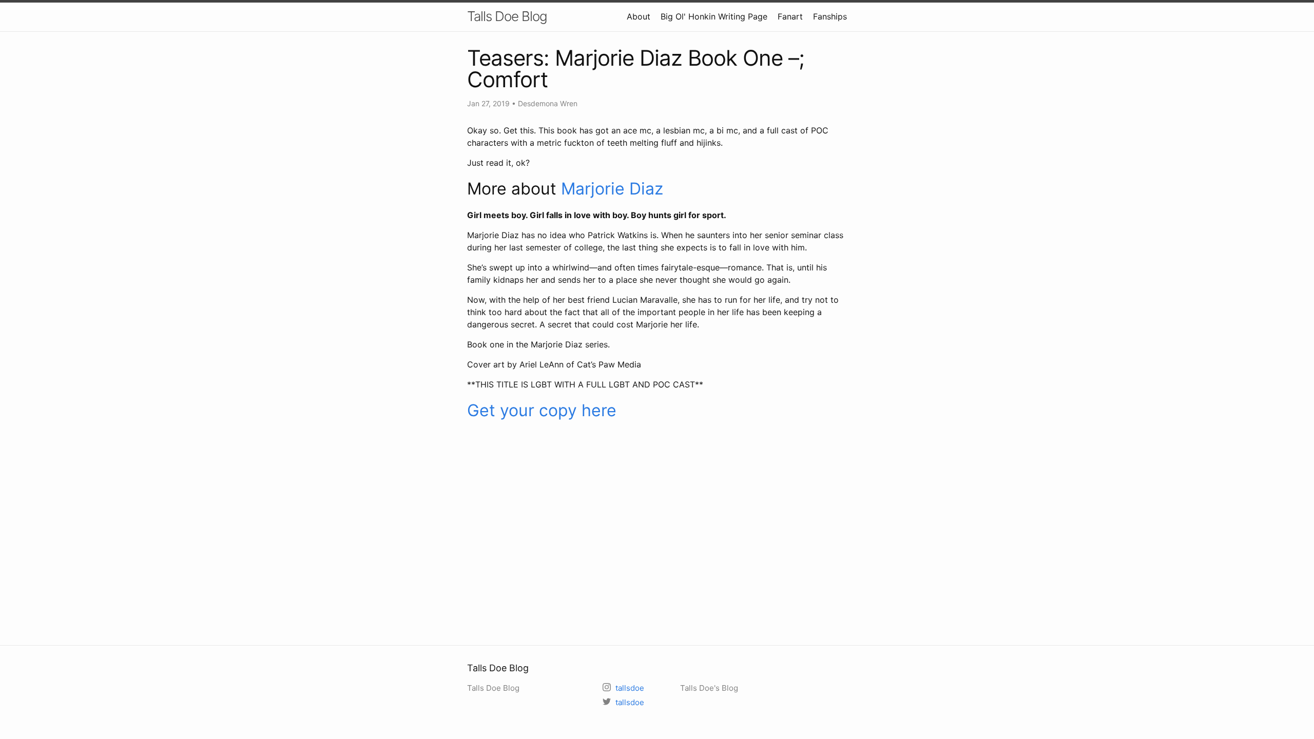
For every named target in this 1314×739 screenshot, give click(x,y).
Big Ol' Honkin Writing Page (714, 16)
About (638, 16)
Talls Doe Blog (507, 16)
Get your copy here (541, 410)
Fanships (830, 16)
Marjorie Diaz (612, 189)
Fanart (790, 16)
